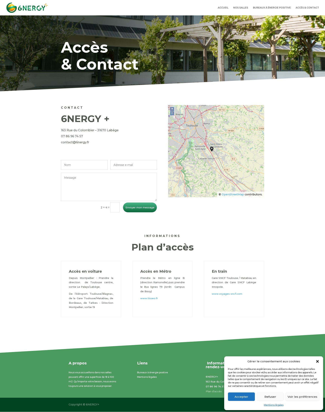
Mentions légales (273, 405)
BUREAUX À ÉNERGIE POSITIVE (272, 7)
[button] (317, 361)
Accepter (241, 396)
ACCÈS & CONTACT (307, 7)
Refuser (270, 396)
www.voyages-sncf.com (227, 293)
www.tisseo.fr (149, 298)
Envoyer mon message (139, 207)
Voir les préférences (302, 396)
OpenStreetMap (233, 194)
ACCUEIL (223, 7)
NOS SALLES (240, 7)
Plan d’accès (214, 391)
